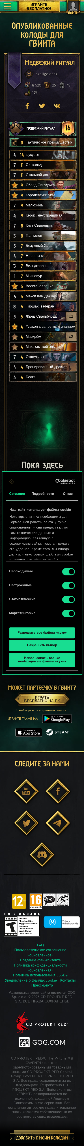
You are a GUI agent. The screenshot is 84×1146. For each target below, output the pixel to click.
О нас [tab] (68, 494)
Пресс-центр (42, 985)
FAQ (40, 945)
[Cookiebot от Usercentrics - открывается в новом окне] (57, 482)
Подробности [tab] (43, 494)
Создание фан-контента (40, 960)
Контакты (68, 980)
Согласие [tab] (17, 494)
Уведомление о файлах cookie (31, 980)
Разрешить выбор (42, 645)
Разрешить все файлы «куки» (42, 633)
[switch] (68, 585)
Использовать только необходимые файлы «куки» (42, 660)
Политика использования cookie (40, 975)
